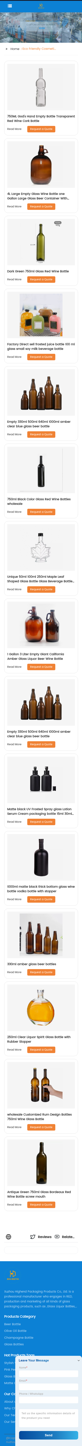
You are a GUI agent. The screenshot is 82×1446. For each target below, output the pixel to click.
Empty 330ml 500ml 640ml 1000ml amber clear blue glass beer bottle (39, 424)
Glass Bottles (14, 1344)
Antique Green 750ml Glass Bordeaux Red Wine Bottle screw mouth (39, 1194)
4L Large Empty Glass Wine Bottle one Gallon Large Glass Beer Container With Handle (37, 198)
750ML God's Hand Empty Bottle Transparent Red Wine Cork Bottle (41, 118)
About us (11, 1401)
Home (14, 49)
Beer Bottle (12, 1324)
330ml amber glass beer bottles (31, 964)
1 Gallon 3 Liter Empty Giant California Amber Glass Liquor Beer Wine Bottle (35, 656)
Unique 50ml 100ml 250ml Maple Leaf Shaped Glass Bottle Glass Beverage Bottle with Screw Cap (39, 581)
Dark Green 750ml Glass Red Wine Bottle (38, 271)
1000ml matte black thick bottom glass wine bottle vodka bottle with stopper (41, 889)
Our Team (11, 1415)
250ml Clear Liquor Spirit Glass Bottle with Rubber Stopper (39, 1039)
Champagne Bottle (18, 1337)
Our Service (13, 1421)
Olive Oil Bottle (15, 1331)
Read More (14, 129)
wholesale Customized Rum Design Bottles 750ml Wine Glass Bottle (39, 1117)
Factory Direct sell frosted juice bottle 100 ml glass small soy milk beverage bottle (41, 346)
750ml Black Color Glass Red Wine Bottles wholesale (39, 501)
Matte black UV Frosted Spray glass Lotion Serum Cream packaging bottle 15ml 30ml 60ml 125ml (39, 814)
